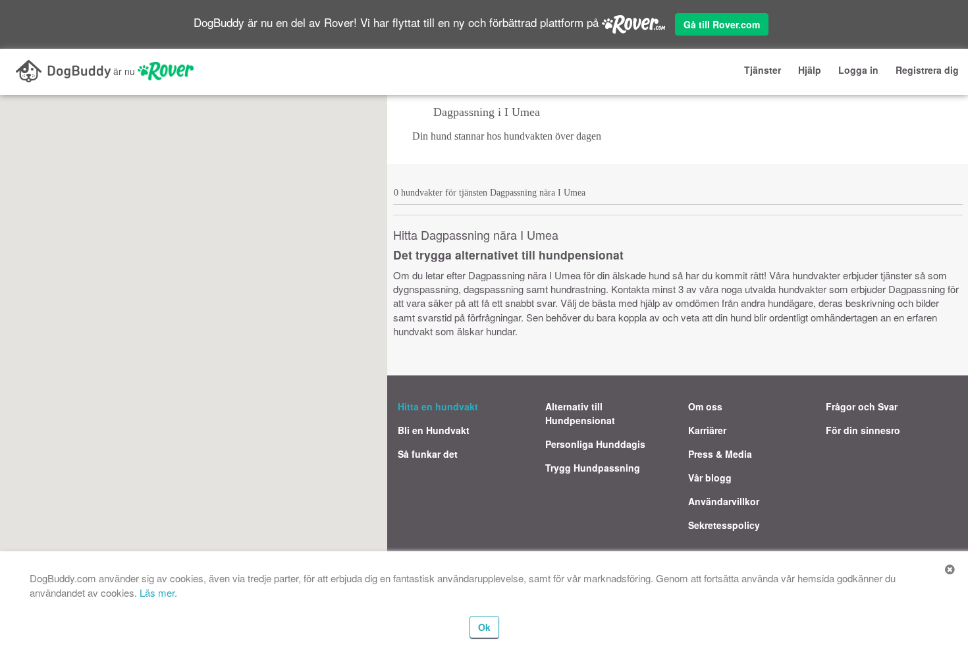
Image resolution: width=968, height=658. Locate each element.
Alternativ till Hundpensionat (580, 413)
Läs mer (157, 592)
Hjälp (809, 69)
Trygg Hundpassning (592, 467)
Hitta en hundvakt (438, 406)
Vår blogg (710, 477)
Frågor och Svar (862, 406)
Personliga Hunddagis (595, 444)
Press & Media (720, 453)
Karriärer (707, 430)
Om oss (705, 406)
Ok (484, 627)
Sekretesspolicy (724, 525)
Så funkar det (428, 453)
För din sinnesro (863, 430)
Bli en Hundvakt (434, 430)
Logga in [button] (858, 69)
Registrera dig (927, 69)
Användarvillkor (723, 501)
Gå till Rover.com (722, 24)
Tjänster (762, 69)
